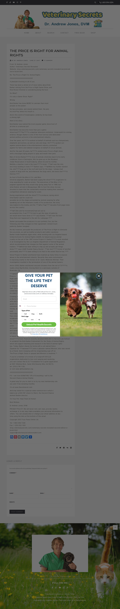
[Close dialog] (98, 275)
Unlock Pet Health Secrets (38, 324)
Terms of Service (43, 334)
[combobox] (22, 306)
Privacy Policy (35, 334)
